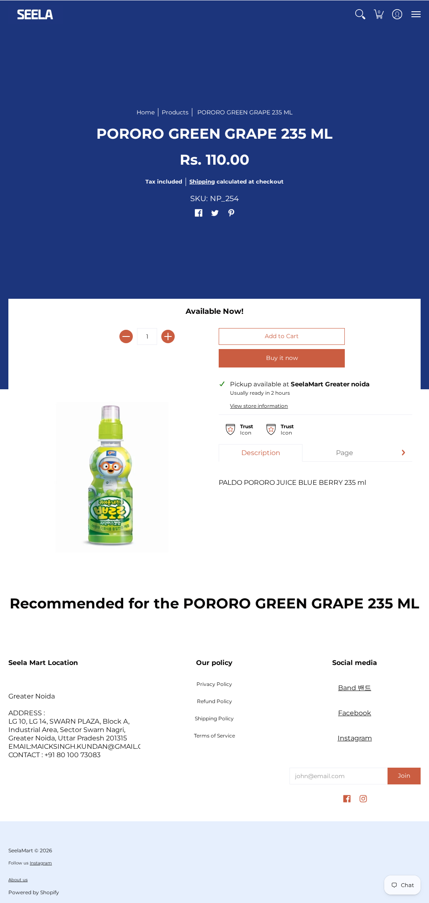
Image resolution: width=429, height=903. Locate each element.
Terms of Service (214, 735)
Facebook (354, 713)
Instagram (355, 738)
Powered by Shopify (33, 892)
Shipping (202, 182)
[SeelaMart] (35, 14)
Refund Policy (214, 701)
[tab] (260, 453)
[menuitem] (360, 14)
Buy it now (282, 358)
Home (146, 112)
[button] (360, 14)
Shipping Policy (214, 718)
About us (18, 879)
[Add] (168, 336)
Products (175, 112)
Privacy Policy (214, 684)
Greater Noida (31, 696)
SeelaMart (20, 850)
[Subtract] (126, 336)
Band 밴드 (354, 688)
